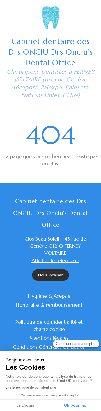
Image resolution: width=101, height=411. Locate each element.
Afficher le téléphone (55, 260)
